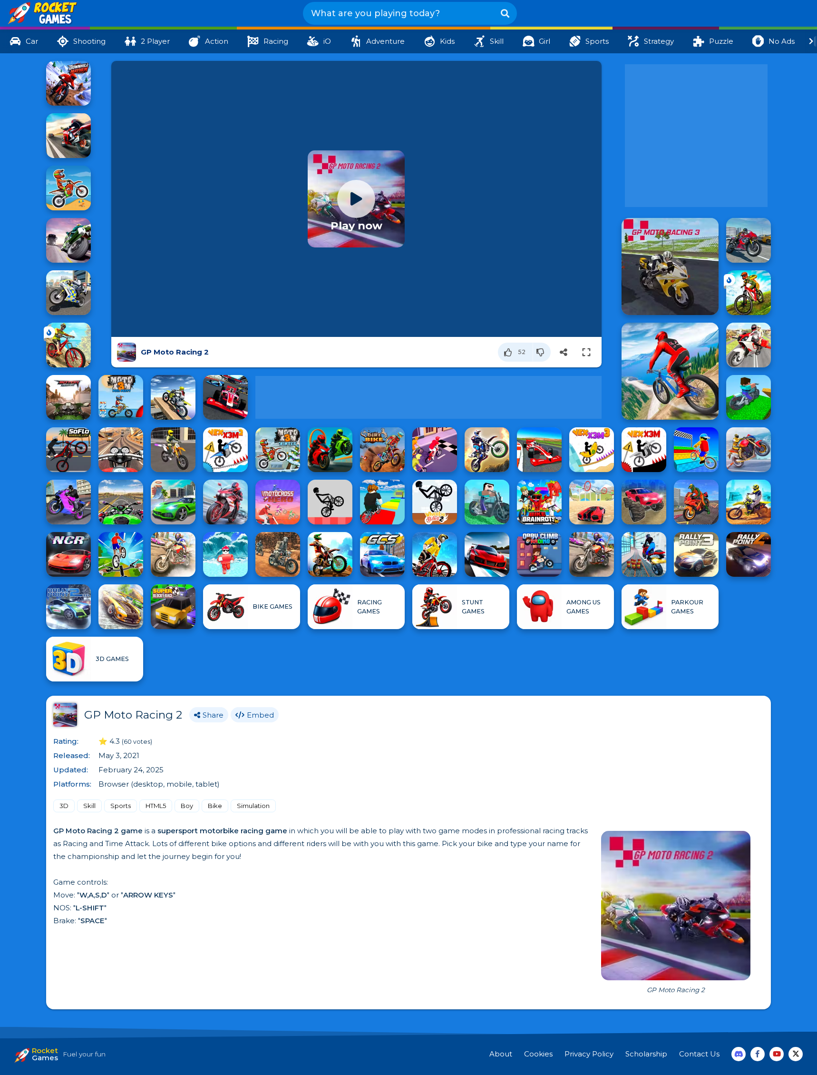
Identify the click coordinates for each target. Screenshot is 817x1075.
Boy (187, 805)
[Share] (563, 352)
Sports (120, 805)
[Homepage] (41, 14)
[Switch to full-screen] (586, 352)
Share (213, 715)
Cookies (538, 1053)
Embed (260, 715)
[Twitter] (795, 1054)
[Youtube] (776, 1054)
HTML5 (156, 805)
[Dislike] (542, 352)
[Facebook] (757, 1054)
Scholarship (646, 1053)
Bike (215, 805)
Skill (89, 805)
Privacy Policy (588, 1053)
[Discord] (738, 1054)
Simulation (253, 805)
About (500, 1053)
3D (63, 805)
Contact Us (699, 1053)
